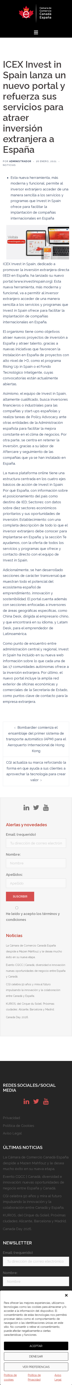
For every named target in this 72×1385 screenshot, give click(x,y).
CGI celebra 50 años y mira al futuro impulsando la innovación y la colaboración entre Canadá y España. (33, 990)
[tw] (36, 808)
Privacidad (11, 1118)
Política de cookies (10, 1377)
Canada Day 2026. (17, 1017)
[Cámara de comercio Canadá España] (35, 14)
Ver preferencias (36, 1367)
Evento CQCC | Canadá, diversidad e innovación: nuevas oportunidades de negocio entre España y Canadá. (36, 970)
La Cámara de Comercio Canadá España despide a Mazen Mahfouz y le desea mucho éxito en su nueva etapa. (34, 951)
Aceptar (36, 1346)
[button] (66, 1295)
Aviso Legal (58, 1377)
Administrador (20, 161)
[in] (26, 808)
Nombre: (13, 854)
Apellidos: (14, 875)
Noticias (9, 165)
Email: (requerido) (21, 834)
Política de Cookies (18, 1126)
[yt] (46, 808)
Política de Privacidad (34, 1377)
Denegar (36, 1356)
